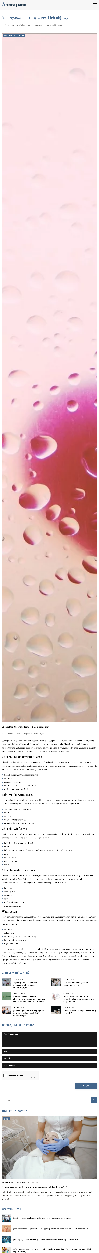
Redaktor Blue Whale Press (17, 727)
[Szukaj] (94, 1100)
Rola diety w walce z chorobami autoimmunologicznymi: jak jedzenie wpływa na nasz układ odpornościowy (52, 1250)
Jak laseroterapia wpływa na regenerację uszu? (75, 983)
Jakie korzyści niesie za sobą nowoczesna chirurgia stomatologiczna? (33, 1187)
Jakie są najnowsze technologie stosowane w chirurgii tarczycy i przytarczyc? (46, 1239)
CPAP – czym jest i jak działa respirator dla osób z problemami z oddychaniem (78, 999)
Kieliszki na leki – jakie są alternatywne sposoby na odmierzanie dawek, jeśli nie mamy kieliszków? (30, 999)
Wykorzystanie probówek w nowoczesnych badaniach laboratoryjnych (25, 985)
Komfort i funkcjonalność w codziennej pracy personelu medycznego (42, 1218)
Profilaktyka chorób (14, 36)
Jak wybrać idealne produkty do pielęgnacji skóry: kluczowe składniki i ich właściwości (50, 1229)
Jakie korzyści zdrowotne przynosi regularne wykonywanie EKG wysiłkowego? (28, 1013)
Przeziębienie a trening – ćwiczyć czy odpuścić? (79, 1011)
